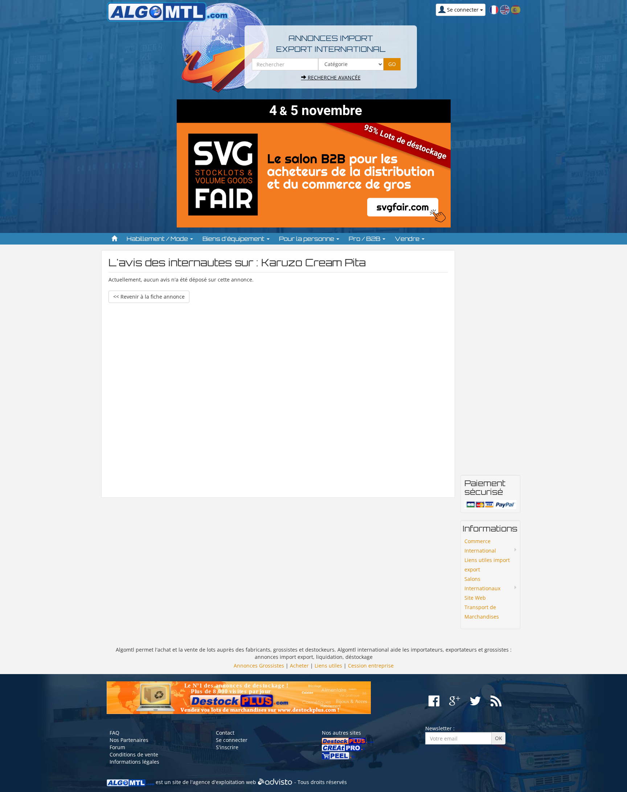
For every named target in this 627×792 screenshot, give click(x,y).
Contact (225, 732)
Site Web (475, 597)
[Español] (515, 9)
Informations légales (134, 761)
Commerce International (480, 546)
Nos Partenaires (129, 739)
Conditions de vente (134, 754)
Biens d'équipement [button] (234, 238)
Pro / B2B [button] (365, 238)
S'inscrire (227, 747)
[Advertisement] (278, 397)
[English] (504, 9)
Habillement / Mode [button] (158, 238)
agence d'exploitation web (224, 782)
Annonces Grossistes (259, 665)
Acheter (299, 665)
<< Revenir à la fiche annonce (149, 296)
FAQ (114, 732)
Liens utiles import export (487, 565)
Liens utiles (328, 665)
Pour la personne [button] (307, 238)
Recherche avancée (333, 77)
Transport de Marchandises (481, 612)
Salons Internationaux (482, 583)
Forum (117, 747)
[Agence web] (275, 782)
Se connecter (231, 739)
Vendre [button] (408, 238)
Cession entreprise (371, 665)
